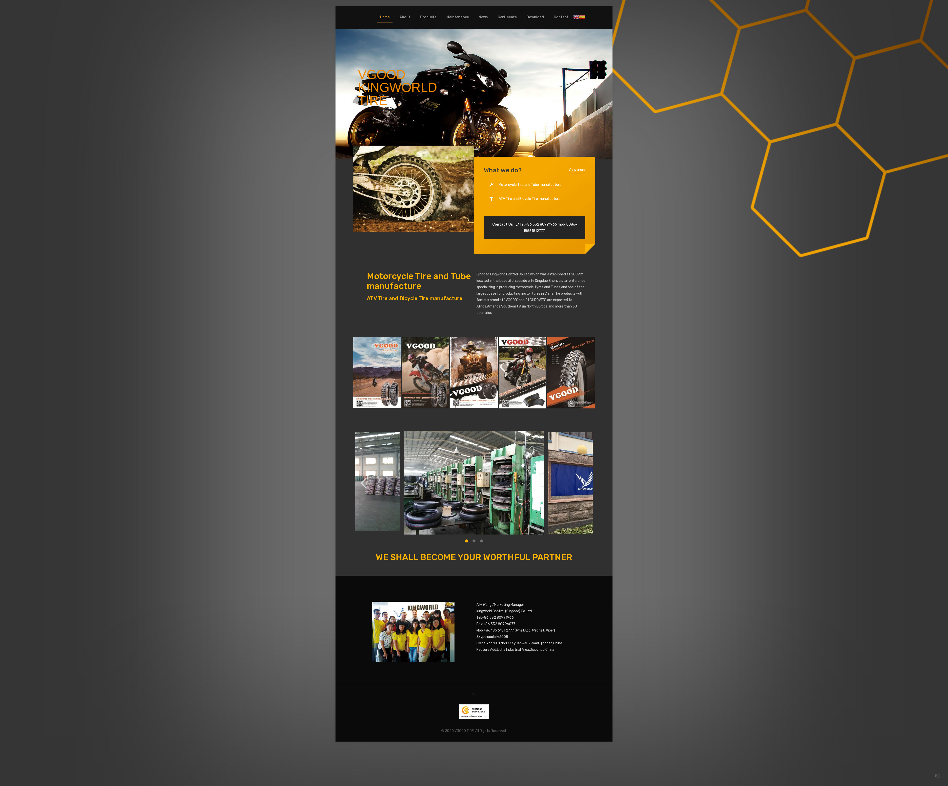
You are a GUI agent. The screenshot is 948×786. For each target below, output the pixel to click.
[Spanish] (582, 17)
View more (577, 170)
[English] (576, 17)
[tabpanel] (474, 483)
